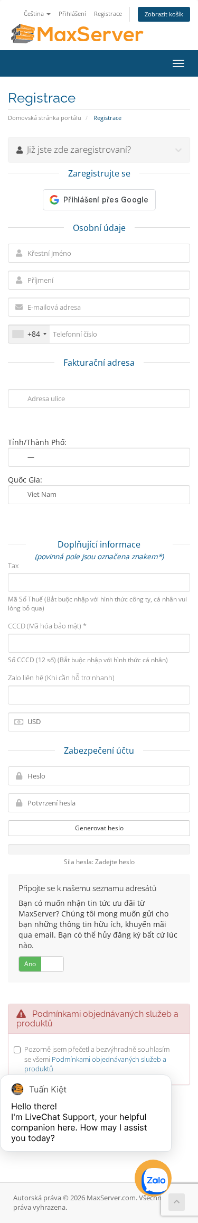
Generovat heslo (99, 827)
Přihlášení (72, 13)
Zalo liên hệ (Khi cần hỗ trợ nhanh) (61, 677)
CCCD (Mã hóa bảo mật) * (47, 626)
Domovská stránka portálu (44, 118)
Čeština (34, 13)
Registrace (108, 13)
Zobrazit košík (164, 14)
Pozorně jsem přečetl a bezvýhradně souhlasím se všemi (96, 1058)
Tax (13, 565)
